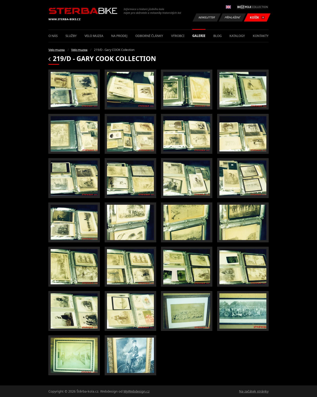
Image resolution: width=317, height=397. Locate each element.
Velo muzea (94, 36)
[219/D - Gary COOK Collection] (74, 89)
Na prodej (119, 36)
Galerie (198, 36)
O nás (53, 36)
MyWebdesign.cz (136, 391)
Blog (217, 36)
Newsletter (207, 17)
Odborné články (149, 36)
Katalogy (237, 36)
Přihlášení (232, 17)
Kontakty (261, 36)
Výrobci (177, 36)
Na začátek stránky (254, 391)
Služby (71, 36)
